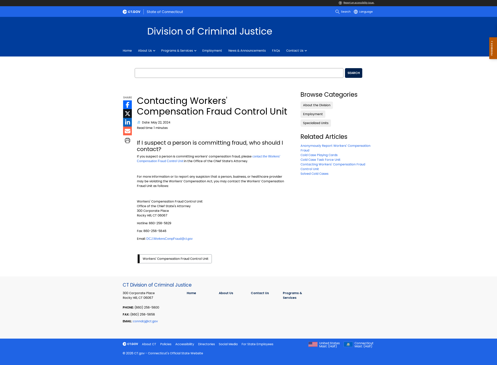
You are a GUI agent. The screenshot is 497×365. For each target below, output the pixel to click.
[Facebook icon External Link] (127, 104)
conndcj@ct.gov (145, 321)
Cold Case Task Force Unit (321, 159)
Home (127, 50)
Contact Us (294, 50)
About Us (145, 50)
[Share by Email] (127, 131)
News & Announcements (247, 50)
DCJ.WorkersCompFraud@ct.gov (169, 238)
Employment (212, 50)
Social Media (228, 344)
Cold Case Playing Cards (319, 155)
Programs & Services (177, 50)
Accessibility (184, 344)
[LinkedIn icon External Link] (127, 122)
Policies (165, 344)
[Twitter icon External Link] (127, 113)
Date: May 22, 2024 (156, 122)
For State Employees (257, 344)
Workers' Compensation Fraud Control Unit (176, 258)
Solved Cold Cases (314, 173)
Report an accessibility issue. (358, 2)
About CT (149, 344)
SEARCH (354, 73)
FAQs (276, 50)
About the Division (316, 105)
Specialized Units (315, 123)
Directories (206, 344)
